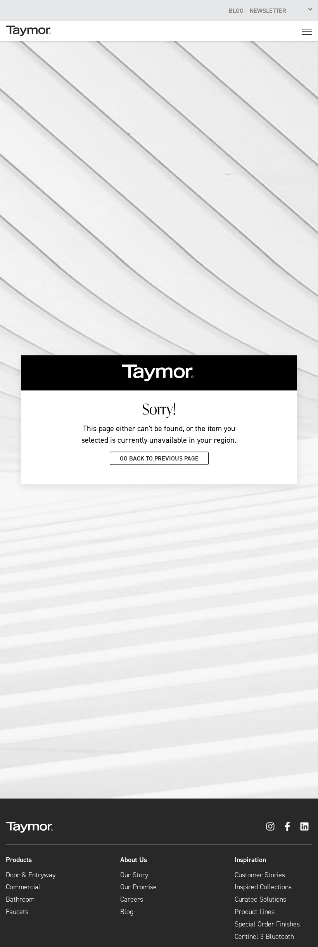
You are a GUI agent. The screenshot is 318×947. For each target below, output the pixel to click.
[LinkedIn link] (304, 826)
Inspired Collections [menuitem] (263, 887)
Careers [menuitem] (131, 899)
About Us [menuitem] (133, 860)
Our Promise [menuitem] (138, 887)
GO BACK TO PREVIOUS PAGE (159, 458)
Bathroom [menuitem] (20, 899)
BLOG (236, 10)
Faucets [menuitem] (17, 911)
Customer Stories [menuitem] (260, 875)
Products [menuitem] (19, 860)
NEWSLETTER (268, 10)
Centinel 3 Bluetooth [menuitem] (264, 936)
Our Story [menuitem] (134, 875)
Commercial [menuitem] (23, 887)
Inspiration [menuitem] (250, 860)
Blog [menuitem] (126, 911)
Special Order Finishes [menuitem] (267, 924)
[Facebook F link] (287, 826)
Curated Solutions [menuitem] (260, 899)
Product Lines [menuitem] (255, 911)
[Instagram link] (270, 826)
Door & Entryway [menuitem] (30, 875)
